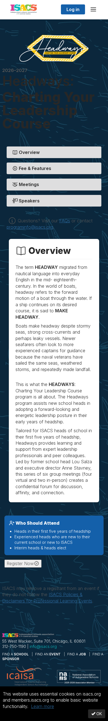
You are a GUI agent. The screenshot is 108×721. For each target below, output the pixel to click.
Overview (29, 152)
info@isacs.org (43, 646)
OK (98, 713)
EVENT (48, 654)
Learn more (42, 706)
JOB (77, 654)
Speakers (29, 201)
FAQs (64, 220)
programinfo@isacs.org (30, 227)
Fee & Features (34, 168)
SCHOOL (15, 654)
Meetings (28, 184)
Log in (72, 9)
